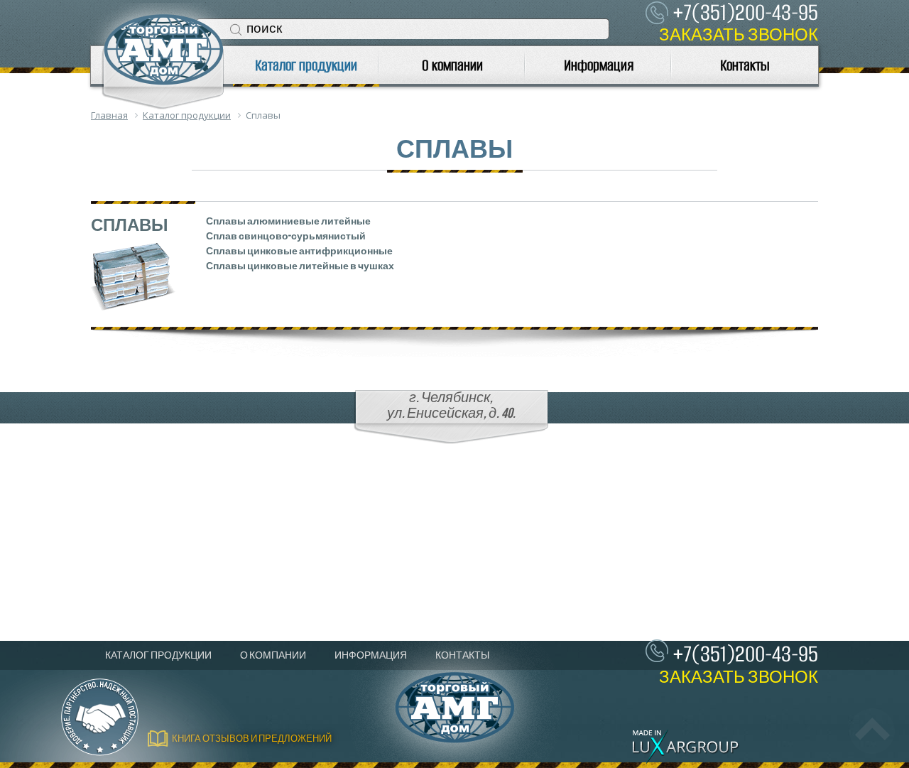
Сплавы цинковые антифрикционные (299, 251)
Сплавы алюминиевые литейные (288, 221)
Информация (598, 65)
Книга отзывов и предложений (252, 739)
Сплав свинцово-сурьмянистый (286, 236)
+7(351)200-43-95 (745, 654)
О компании (452, 65)
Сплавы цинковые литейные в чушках (300, 266)
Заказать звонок (738, 35)
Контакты (745, 65)
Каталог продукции (306, 65)
